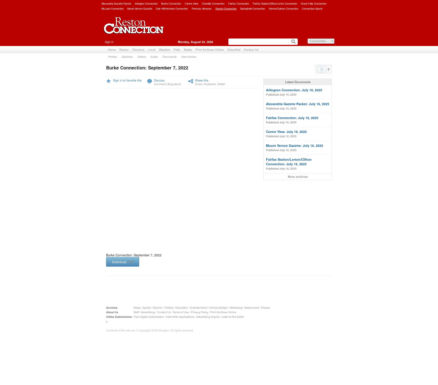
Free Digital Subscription (148, 317)
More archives (298, 176)
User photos (188, 57)
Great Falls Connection (313, 3)
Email (198, 84)
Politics (168, 307)
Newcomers (251, 307)
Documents (169, 57)
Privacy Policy (199, 312)
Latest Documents (297, 82)
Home (112, 49)
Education (181, 307)
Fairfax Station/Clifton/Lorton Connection (275, 3)
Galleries (127, 57)
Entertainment (198, 307)
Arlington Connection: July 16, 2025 (294, 92)
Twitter (221, 84)
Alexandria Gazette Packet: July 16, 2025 (297, 106)
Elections (138, 49)
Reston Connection (226, 8)
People (265, 307)
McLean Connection (113, 8)
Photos (112, 57)
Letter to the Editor (233, 317)
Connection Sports (312, 8)
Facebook (209, 84)
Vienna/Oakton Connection (283, 8)
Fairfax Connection (238, 3)
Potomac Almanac (202, 8)
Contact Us (251, 49)
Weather (164, 49)
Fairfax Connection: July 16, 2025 (292, 119)
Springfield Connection (252, 8)
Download (122, 262)
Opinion (157, 307)
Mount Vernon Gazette (139, 8)
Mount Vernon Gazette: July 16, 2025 (294, 147)
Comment (160, 84)
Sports (147, 307)
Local (151, 49)
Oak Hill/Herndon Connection (172, 8)
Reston (124, 49)
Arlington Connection (146, 3)
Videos (141, 57)
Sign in (109, 42)
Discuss (159, 80)
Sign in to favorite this (127, 80)
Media (188, 49)
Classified (233, 49)
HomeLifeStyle (218, 307)
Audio (154, 57)
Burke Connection (171, 3)
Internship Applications (180, 317)
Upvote (322, 69)
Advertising (148, 312)
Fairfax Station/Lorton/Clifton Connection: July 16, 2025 (289, 164)
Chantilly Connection (213, 3)
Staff (136, 312)
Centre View (191, 3)
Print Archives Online (210, 49)
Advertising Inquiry (207, 317)
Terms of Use (181, 312)
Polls (177, 49)
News (137, 307)
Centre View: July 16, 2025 (286, 133)
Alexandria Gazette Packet (116, 3)
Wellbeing (236, 307)
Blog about (174, 84)
